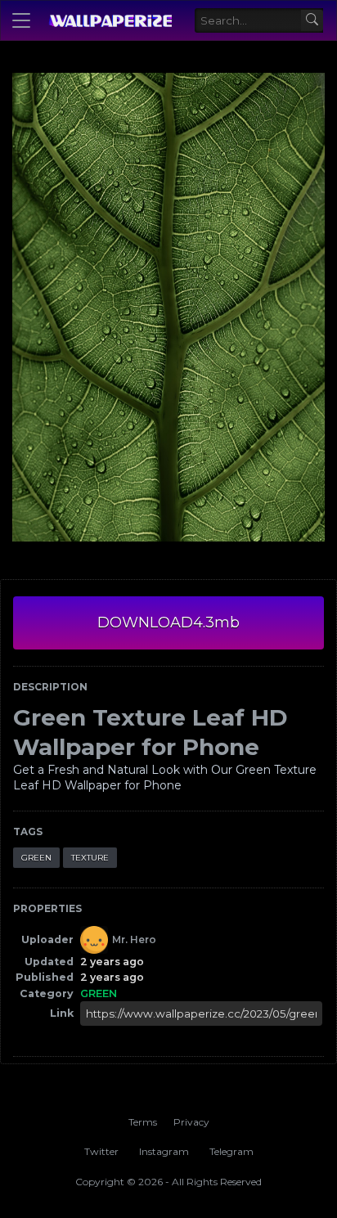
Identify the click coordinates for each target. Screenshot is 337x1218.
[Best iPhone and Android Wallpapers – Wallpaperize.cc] (110, 20)
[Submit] (312, 21)
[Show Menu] (21, 20)
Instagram (164, 1151)
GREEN (36, 857)
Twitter (101, 1151)
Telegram (231, 1151)
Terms (142, 1122)
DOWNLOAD (168, 622)
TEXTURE (90, 857)
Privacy (191, 1122)
